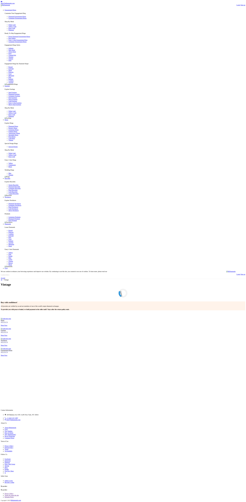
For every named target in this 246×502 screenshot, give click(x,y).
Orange (10, 261)
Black (10, 167)
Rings (6, 120)
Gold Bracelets (12, 192)
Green (10, 259)
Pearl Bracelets (12, 190)
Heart (10, 70)
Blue (9, 258)
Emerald (11, 68)
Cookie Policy (5, 275)
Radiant (10, 79)
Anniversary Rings (14, 133)
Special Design (13, 147)
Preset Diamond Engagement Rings (19, 36)
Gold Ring (11, 138)
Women (10, 175)
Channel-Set (12, 55)
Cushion (11, 81)
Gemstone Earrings (14, 96)
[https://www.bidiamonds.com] (1, 280)
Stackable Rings (13, 135)
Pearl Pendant (12, 220)
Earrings (7, 86)
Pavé (9, 53)
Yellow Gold (12, 26)
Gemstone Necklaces (14, 205)
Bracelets (7, 178)
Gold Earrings (12, 101)
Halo (9, 60)
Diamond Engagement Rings (17, 16)
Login (238, 5)
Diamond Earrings (14, 94)
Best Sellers (12, 38)
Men (9, 173)
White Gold (12, 25)
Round (10, 67)
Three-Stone (12, 52)
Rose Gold (11, 28)
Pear (9, 77)
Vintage (10, 58)
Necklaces (8, 197)
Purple (10, 256)
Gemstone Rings (13, 130)
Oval (9, 74)
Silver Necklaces (13, 210)
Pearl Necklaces (13, 207)
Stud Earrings (12, 92)
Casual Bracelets (13, 193)
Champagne (12, 165)
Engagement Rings (10, 10)
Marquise (11, 75)
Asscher (10, 82)
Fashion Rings (12, 131)
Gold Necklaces (13, 209)
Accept (3, 278)
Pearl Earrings (12, 98)
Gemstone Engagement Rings (17, 18)
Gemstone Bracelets (14, 188)
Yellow (10, 163)
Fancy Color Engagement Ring (17, 40)
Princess (10, 72)
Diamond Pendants (14, 219)
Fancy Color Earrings (15, 103)
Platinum (11, 30)
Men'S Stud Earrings (14, 104)
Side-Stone (11, 50)
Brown (10, 263)
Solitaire (10, 48)
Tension (10, 57)
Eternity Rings (12, 128)
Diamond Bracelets (14, 187)
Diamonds (8, 224)
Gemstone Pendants (14, 217)
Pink (9, 254)
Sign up (243, 5)
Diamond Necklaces (14, 203)
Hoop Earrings (12, 99)
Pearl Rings (11, 137)
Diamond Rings (13, 126)
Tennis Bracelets (13, 185)
